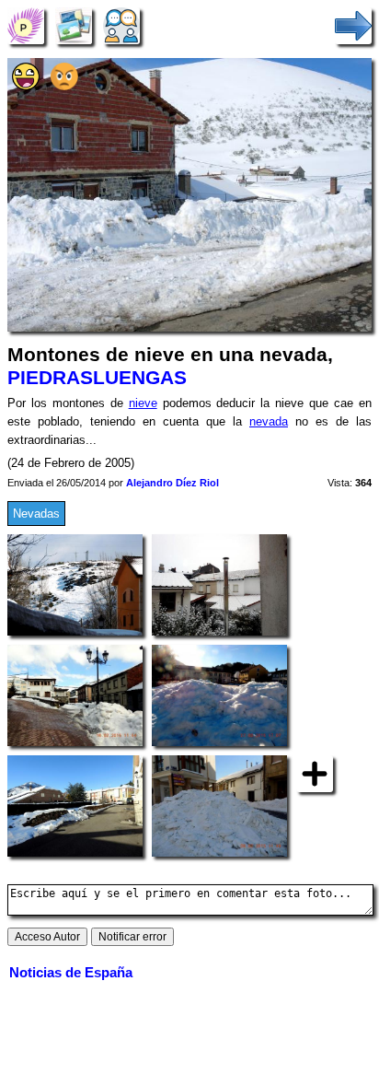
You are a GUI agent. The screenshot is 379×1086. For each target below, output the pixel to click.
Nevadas (36, 513)
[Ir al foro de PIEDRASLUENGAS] (121, 25)
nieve (143, 403)
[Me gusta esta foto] (26, 86)
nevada (268, 421)
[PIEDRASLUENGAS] (25, 25)
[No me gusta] (64, 86)
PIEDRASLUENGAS (97, 378)
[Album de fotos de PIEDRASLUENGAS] (73, 25)
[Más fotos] (314, 773)
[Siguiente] (353, 25)
